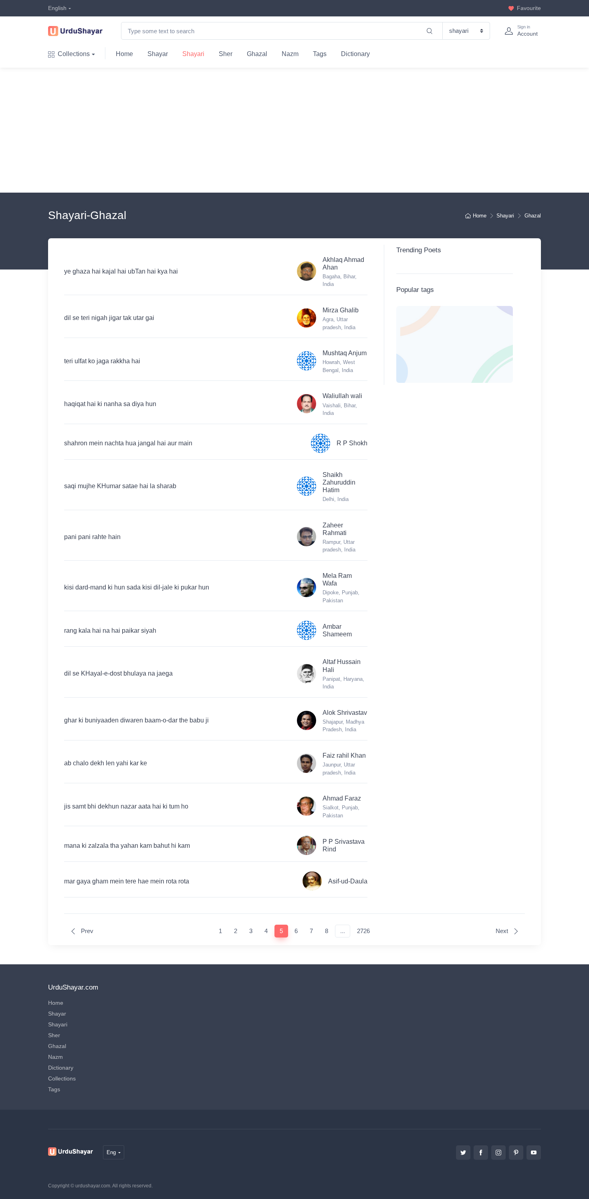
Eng (111, 1152)
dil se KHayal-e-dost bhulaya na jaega (118, 673)
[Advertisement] (301, 130)
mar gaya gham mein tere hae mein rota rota (126, 881)
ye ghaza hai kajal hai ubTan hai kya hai (121, 271)
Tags (320, 53)
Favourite (529, 8)
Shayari (193, 53)
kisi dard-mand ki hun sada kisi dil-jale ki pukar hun (136, 587)
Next (503, 930)
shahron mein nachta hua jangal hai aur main (128, 443)
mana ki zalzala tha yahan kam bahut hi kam (127, 845)
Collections (74, 53)
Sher (225, 53)
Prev (86, 930)
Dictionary (355, 53)
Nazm (290, 53)
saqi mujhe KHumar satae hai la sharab (120, 486)
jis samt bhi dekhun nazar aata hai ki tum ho (126, 806)
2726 (363, 930)
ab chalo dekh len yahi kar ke (105, 763)
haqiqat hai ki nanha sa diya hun (110, 403)
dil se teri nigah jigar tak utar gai (109, 317)
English (57, 8)
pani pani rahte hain (92, 536)
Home (124, 53)
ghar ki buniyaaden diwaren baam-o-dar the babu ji (136, 720)
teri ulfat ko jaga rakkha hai (102, 361)
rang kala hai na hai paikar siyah (110, 630)
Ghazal (257, 53)
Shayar (157, 53)
